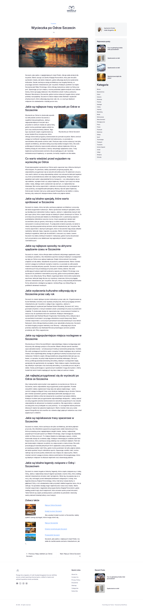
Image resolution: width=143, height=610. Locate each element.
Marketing (100, 112)
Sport (98, 137)
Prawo (98, 127)
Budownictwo (100, 92)
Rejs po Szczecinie (51, 523)
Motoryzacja (100, 117)
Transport (99, 142)
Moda (98, 114)
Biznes (99, 89)
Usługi (98, 152)
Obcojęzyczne (101, 122)
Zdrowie (99, 157)
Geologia (99, 104)
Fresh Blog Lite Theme (108, 604)
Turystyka (53, 23)
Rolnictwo (99, 132)
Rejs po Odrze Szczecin (53, 505)
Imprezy (99, 109)
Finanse (99, 102)
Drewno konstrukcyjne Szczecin (56, 529)
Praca (98, 124)
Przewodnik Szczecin (52, 535)
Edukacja (99, 99)
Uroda (98, 149)
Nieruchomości (101, 119)
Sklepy (99, 134)
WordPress (124, 604)
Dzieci (98, 94)
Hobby (99, 107)
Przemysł (99, 129)
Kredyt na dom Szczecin (53, 511)
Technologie (100, 139)
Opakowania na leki (114, 58)
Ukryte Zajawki (101, 147)
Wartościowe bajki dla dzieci (114, 77)
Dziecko (99, 97)
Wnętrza (99, 154)
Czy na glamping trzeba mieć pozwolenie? (115, 48)
